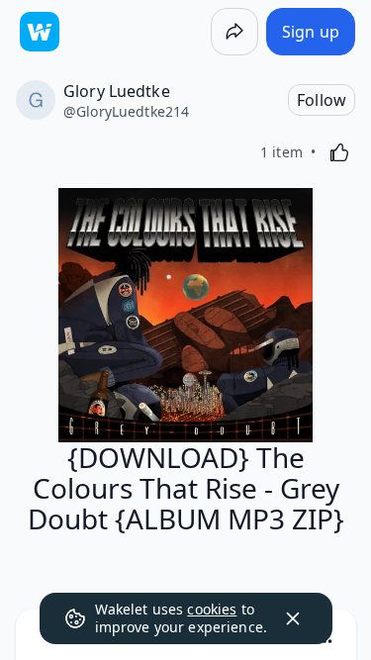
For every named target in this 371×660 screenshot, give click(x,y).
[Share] (234, 31)
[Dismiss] (293, 618)
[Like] (339, 152)
